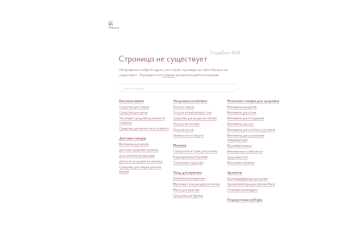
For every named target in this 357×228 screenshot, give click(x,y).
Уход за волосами (186, 123)
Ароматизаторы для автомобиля (251, 183)
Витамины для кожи (241, 112)
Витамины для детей (134, 143)
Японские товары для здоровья (253, 100)
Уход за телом (183, 129)
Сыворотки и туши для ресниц (195, 151)
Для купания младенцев (136, 155)
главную (168, 74)
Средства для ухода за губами (195, 118)
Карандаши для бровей (190, 156)
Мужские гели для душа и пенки (196, 183)
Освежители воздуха (242, 189)
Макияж (180, 144)
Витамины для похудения (245, 118)
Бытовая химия (131, 100)
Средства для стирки (134, 106)
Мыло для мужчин (186, 189)
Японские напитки (241, 162)
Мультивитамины (239, 145)
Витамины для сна (240, 123)
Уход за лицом (183, 106)
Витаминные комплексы (245, 151)
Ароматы (234, 172)
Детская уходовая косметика (141, 161)
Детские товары (132, 137)
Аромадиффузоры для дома (247, 178)
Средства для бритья (188, 195)
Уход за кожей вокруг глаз (192, 112)
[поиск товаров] (235, 88)
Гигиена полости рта (188, 135)
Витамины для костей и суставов (251, 129)
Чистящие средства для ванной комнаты (142, 120)
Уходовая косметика (190, 100)
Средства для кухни (133, 112)
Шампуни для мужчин (189, 178)
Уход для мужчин (187, 172)
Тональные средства (188, 162)
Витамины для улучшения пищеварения (245, 137)
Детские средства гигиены (138, 149)
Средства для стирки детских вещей (140, 169)
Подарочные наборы (244, 199)
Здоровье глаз (237, 157)
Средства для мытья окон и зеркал (144, 128)
